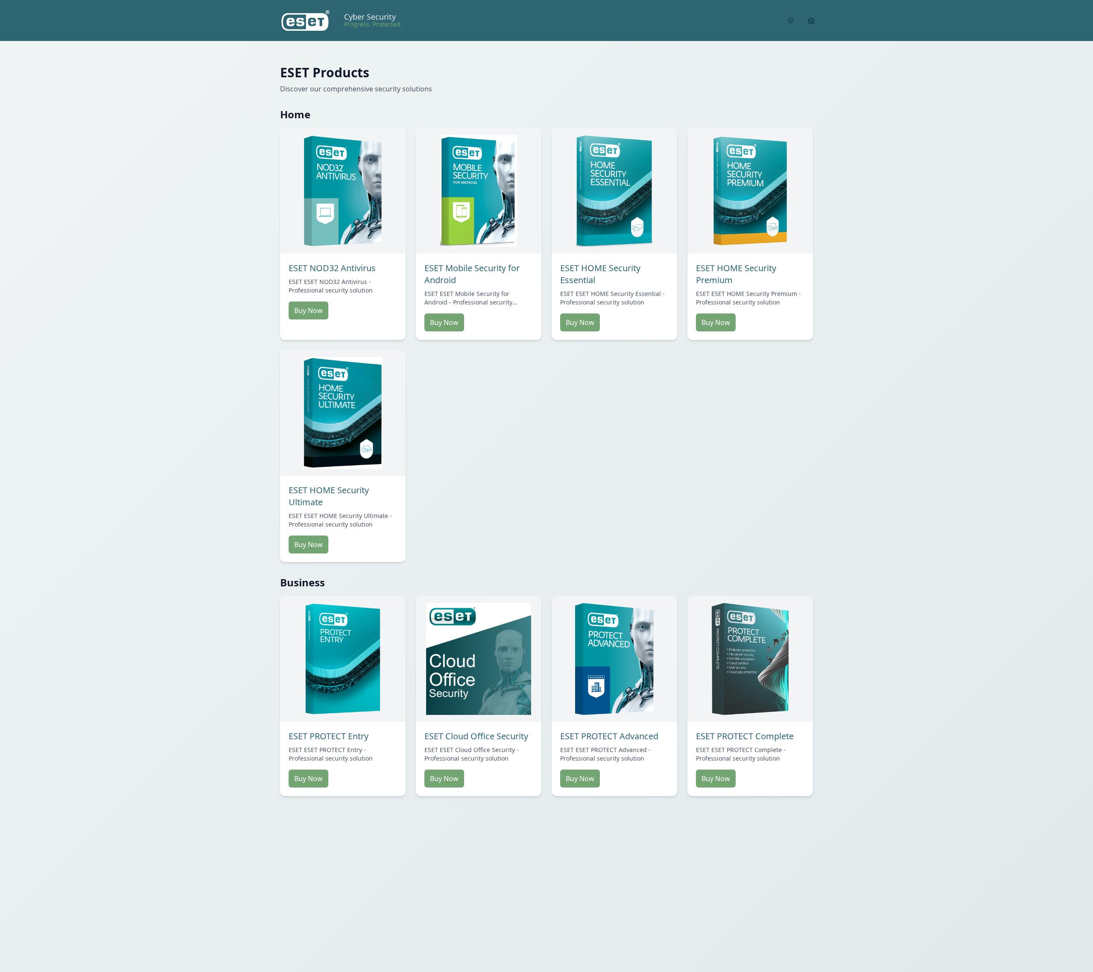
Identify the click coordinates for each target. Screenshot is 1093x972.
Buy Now (308, 310)
